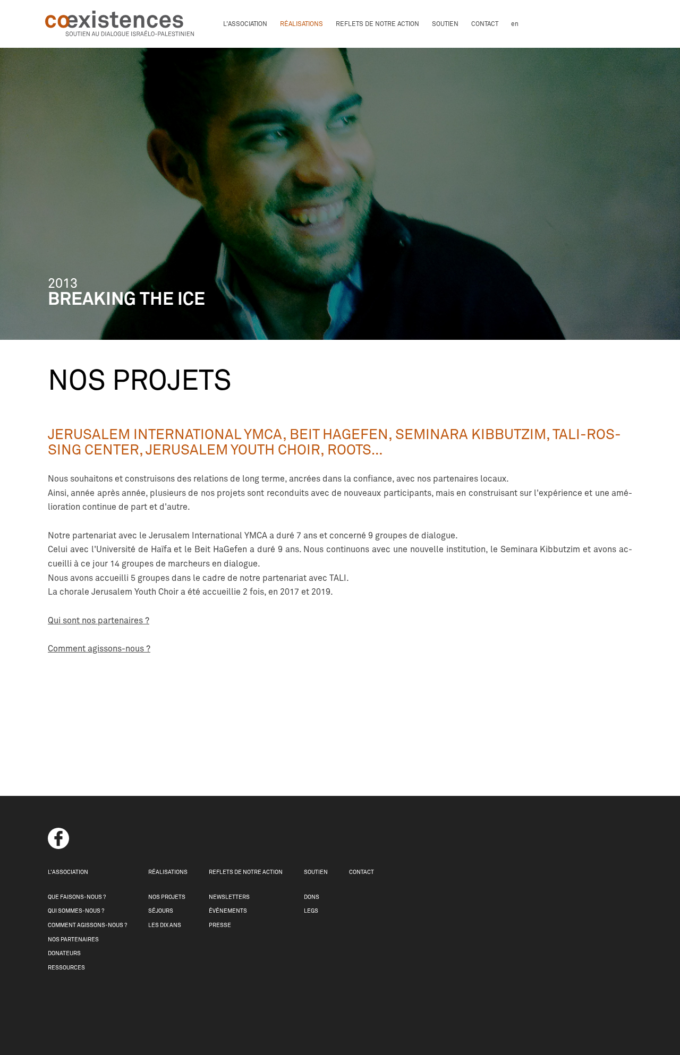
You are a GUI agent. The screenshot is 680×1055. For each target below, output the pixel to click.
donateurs (64, 953)
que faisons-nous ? (77, 897)
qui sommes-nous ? (76, 910)
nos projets (166, 897)
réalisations (301, 24)
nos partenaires (73, 939)
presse (220, 925)
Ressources (66, 967)
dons (311, 897)
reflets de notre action (377, 24)
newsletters (229, 897)
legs (311, 910)
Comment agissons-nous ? (99, 649)
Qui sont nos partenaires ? (98, 620)
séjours (160, 910)
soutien (445, 24)
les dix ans (164, 925)
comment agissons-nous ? (87, 925)
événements (228, 910)
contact (484, 24)
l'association (245, 24)
